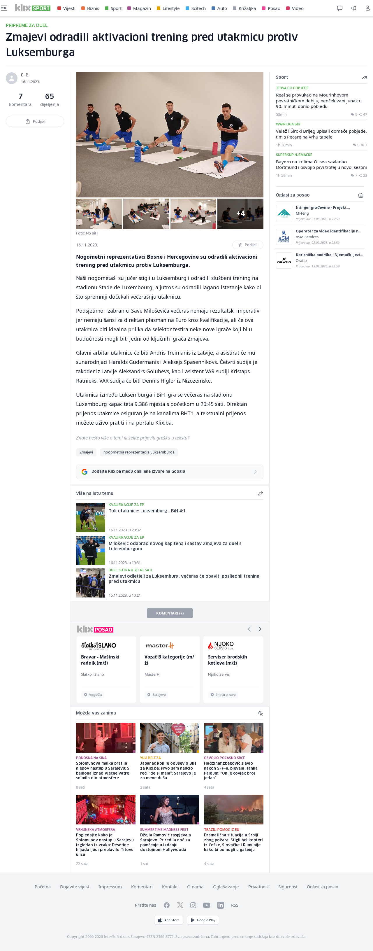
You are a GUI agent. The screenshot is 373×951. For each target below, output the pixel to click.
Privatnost (258, 886)
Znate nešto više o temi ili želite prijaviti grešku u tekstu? (132, 438)
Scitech (198, 8)
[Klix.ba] (32, 7)
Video (298, 8)
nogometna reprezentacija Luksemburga (139, 452)
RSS (234, 905)
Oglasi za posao (322, 886)
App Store (172, 920)
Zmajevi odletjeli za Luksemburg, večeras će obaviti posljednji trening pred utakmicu (184, 579)
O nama (195, 886)
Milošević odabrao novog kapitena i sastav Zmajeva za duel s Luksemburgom (175, 546)
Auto (222, 8)
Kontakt (170, 886)
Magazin (142, 8)
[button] (249, 629)
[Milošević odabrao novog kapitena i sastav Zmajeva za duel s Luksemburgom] (90, 550)
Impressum (110, 886)
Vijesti (69, 8)
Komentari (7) (170, 613)
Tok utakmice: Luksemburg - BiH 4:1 (147, 511)
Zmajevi (86, 452)
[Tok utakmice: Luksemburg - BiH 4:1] (90, 517)
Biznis (93, 8)
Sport (116, 8)
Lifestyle (171, 8)
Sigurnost (288, 886)
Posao (274, 8)
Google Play (206, 920)
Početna (43, 886)
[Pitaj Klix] (340, 8)
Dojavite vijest (74, 886)
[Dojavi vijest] (354, 8)
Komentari (142, 886)
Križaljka (247, 8)
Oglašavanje (226, 886)
